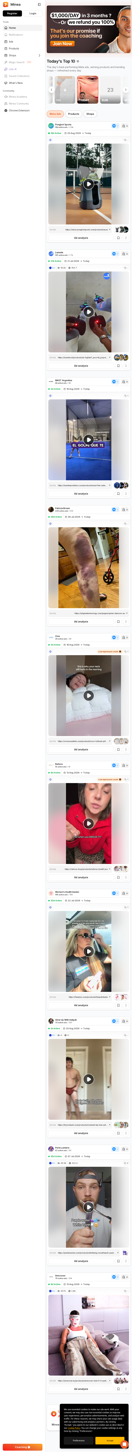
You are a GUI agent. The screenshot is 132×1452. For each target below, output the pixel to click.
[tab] (55, 114)
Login (33, 13)
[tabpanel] (88, 781)
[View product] (121, 229)
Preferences (79, 1440)
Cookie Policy (74, 1428)
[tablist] (89, 114)
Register (12, 13)
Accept (110, 1440)
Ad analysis (81, 237)
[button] (125, 126)
